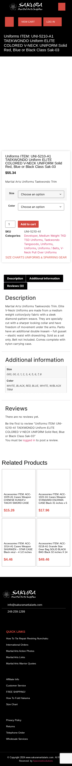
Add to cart (28, 224)
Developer (31, 235)
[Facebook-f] (5, 620)
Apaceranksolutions (43, 761)
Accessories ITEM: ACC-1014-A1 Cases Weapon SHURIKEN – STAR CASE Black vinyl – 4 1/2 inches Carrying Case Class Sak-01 (18, 550)
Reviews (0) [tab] (15, 286)
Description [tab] (15, 278)
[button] (61, 7)
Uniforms (47, 244)
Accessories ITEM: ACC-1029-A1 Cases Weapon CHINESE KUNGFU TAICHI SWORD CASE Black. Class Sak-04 (17, 500)
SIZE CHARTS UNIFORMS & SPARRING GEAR (36, 257)
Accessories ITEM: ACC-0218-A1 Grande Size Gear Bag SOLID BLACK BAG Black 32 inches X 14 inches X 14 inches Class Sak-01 (53, 550)
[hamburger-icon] (9, 22)
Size (11, 193)
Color (11, 206)
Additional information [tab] (44, 278)
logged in (29, 440)
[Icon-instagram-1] (13, 620)
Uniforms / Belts (48, 248)
